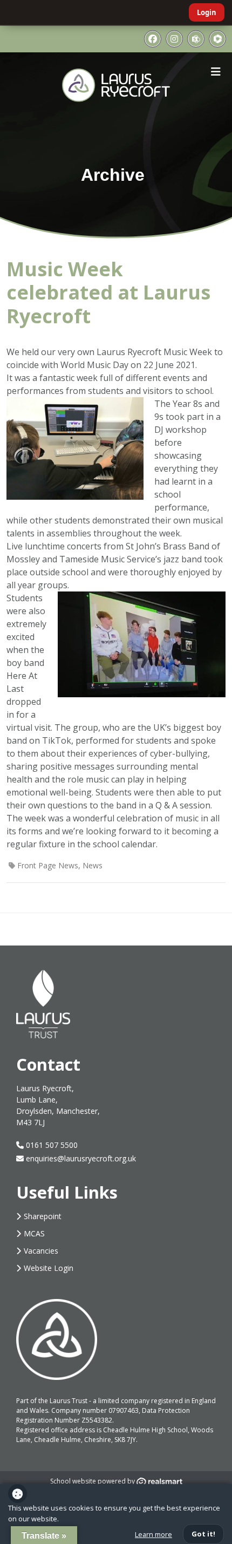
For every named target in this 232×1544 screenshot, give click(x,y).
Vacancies (41, 1251)
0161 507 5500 (51, 1145)
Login (206, 12)
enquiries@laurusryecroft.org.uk (81, 1158)
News (93, 865)
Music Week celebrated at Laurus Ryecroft (108, 292)
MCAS (34, 1233)
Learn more (153, 1534)
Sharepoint (43, 1216)
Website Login (48, 1268)
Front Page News (47, 865)
